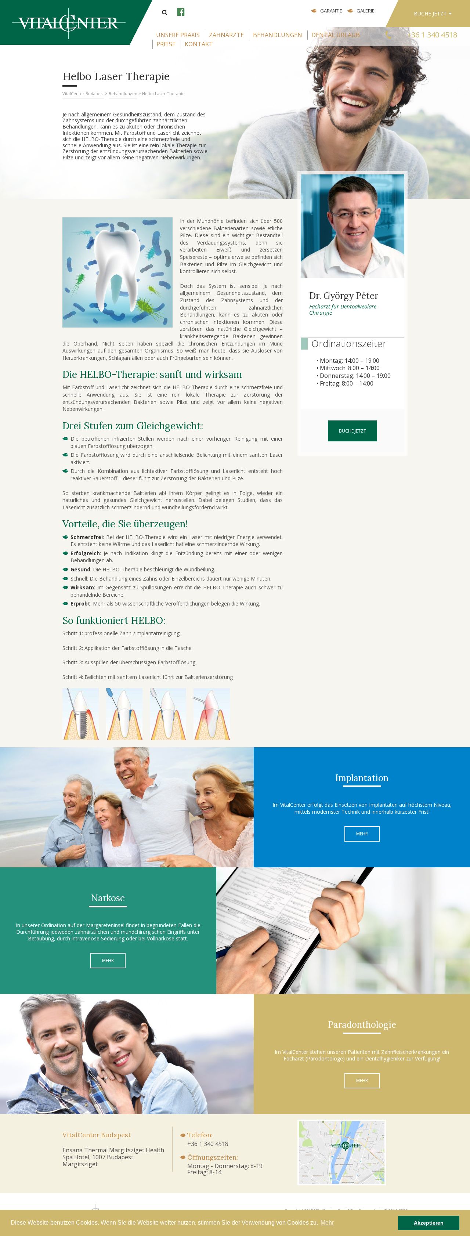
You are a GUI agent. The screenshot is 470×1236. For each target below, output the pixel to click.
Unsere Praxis (178, 35)
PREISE (166, 44)
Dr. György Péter (343, 295)
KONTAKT (199, 44)
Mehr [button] (327, 1222)
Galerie (366, 10)
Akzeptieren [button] (429, 1223)
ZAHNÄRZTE (226, 35)
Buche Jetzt (430, 13)
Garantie (331, 10)
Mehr (362, 834)
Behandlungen (277, 35)
